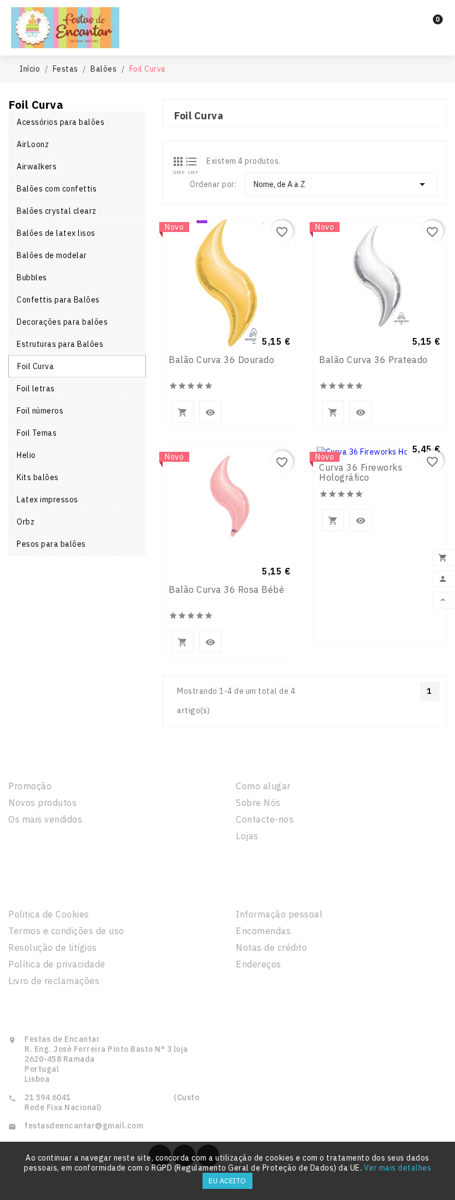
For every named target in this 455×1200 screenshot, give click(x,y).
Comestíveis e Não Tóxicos (227, 37)
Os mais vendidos (45, 819)
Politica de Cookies (48, 914)
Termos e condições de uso (66, 930)
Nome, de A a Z (341, 184)
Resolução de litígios (52, 947)
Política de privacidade (56, 964)
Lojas (247, 835)
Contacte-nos (265, 819)
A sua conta (270, 890)
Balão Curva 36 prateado (373, 360)
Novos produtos (42, 802)
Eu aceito (227, 1181)
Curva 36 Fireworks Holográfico (360, 472)
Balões (274, 17)
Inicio (173, 17)
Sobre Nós (258, 802)
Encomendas (263, 930)
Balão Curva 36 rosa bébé (226, 589)
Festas (220, 17)
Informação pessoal (279, 914)
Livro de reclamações (53, 980)
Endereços (258, 964)
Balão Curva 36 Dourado (221, 360)
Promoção (30, 785)
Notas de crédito (271, 947)
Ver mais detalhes (398, 1168)
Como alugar (263, 785)
